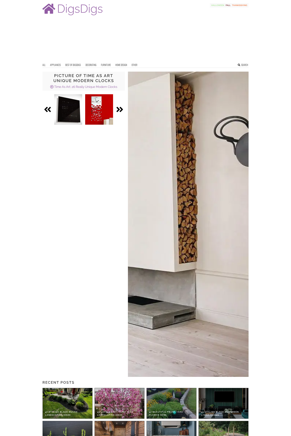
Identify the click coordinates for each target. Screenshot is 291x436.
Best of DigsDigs (73, 65)
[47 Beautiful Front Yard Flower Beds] (171, 403)
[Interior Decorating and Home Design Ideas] (72, 15)
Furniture (106, 65)
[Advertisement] (145, 40)
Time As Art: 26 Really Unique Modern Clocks (85, 87)
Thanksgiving (239, 5)
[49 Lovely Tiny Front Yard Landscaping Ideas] (119, 403)
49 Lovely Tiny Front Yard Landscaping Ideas (115, 413)
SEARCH (244, 65)
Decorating (90, 65)
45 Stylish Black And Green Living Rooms (220, 413)
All (43, 65)
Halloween (217, 5)
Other (134, 65)
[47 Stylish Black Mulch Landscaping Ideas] (67, 403)
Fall (228, 5)
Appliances (55, 65)
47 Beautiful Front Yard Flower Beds (166, 413)
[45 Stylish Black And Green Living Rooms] (223, 403)
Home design (121, 65)
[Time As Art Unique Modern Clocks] (68, 109)
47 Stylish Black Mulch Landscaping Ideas (61, 413)
